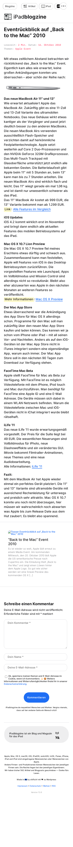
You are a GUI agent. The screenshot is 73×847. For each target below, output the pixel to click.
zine (10, 6)
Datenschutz (35, 786)
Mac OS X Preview (49, 299)
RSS (54, 786)
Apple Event (23, 48)
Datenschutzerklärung (15, 684)
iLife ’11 (37, 466)
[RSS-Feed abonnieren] (56, 733)
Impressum (22, 786)
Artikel (31, 6)
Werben (46, 786)
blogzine (29, 17)
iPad (48, 6)
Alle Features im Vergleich (32, 209)
